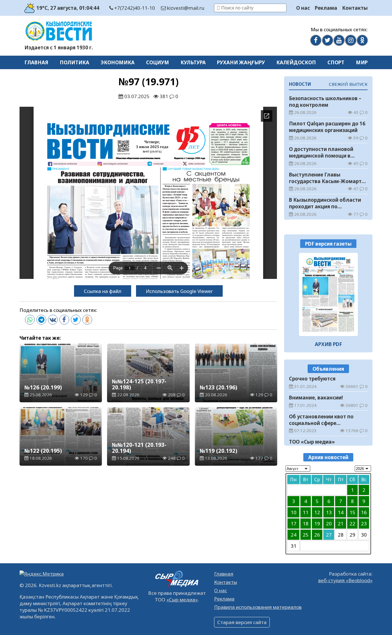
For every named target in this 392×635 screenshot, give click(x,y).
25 (305, 534)
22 (352, 523)
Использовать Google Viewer (179, 291)
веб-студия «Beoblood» (345, 580)
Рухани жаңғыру (241, 62)
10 (293, 512)
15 (352, 512)
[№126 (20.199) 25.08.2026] (328, 294)
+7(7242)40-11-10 (134, 8)
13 (329, 512)
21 (341, 523)
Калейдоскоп (296, 62)
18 (305, 523)
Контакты (355, 8)
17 (293, 523)
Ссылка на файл (102, 291)
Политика (74, 62)
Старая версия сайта (242, 622)
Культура (193, 62)
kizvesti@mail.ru (185, 8)
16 (364, 512)
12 (317, 512)
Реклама (326, 8)
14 (341, 512)
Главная (36, 62)
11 (305, 512)
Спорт (335, 62)
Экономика (118, 62)
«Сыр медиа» (182, 599)
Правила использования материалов (258, 607)
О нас (303, 8)
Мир (362, 62)
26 (317, 534)
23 (364, 523)
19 (317, 523)
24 (293, 534)
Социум (157, 62)
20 (329, 523)
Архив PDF (328, 344)
